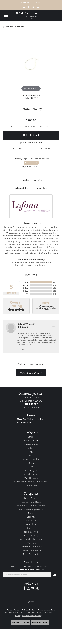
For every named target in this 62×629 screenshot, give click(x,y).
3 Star (25, 288)
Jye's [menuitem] (31, 452)
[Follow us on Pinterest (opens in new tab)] (32, 588)
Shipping (17, 148)
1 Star (26, 294)
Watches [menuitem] (31, 543)
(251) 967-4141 (31, 98)
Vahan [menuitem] (31, 448)
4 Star (25, 285)
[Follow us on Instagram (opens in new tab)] (28, 588)
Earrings (43, 265)
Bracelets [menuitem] (31, 524)
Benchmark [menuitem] (31, 486)
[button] (24, 7)
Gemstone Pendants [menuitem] (31, 547)
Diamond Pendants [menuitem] (31, 551)
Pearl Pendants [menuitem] (31, 554)
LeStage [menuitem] (31, 463)
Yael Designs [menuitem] (31, 478)
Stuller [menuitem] (31, 467)
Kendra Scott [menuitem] (31, 474)
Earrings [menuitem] (31, 517)
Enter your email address (31, 570)
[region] (31, 64)
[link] (31, 2)
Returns (45, 148)
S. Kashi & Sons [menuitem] (31, 445)
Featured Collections (14, 27)
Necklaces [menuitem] (31, 521)
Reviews (31, 275)
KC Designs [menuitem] (31, 471)
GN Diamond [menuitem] (31, 441)
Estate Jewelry (17, 262)
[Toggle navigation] (6, 15)
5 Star (25, 282)
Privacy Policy (43, 612)
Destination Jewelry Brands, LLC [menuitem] (31, 482)
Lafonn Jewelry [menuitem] (31, 459)
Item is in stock (31, 163)
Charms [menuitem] (31, 528)
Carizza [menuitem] (31, 437)
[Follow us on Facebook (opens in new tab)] (24, 588)
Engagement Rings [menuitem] (31, 502)
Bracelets (19, 265)
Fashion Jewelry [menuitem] (31, 532)
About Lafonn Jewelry (31, 188)
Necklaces (29, 265)
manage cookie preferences (28, 615)
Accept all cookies (40, 622)
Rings (48, 262)
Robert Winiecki (26, 324)
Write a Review (31, 372)
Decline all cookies (20, 622)
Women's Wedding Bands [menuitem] (31, 506)
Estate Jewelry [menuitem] (31, 536)
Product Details (31, 180)
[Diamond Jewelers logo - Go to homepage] (31, 15)
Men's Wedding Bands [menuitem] (31, 510)
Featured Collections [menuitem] (31, 539)
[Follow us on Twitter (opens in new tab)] (37, 588)
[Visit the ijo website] (31, 601)
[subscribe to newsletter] (55, 574)
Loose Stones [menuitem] (31, 498)
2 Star (25, 291)
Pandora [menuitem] (31, 456)
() (54, 282)
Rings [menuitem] (31, 513)
